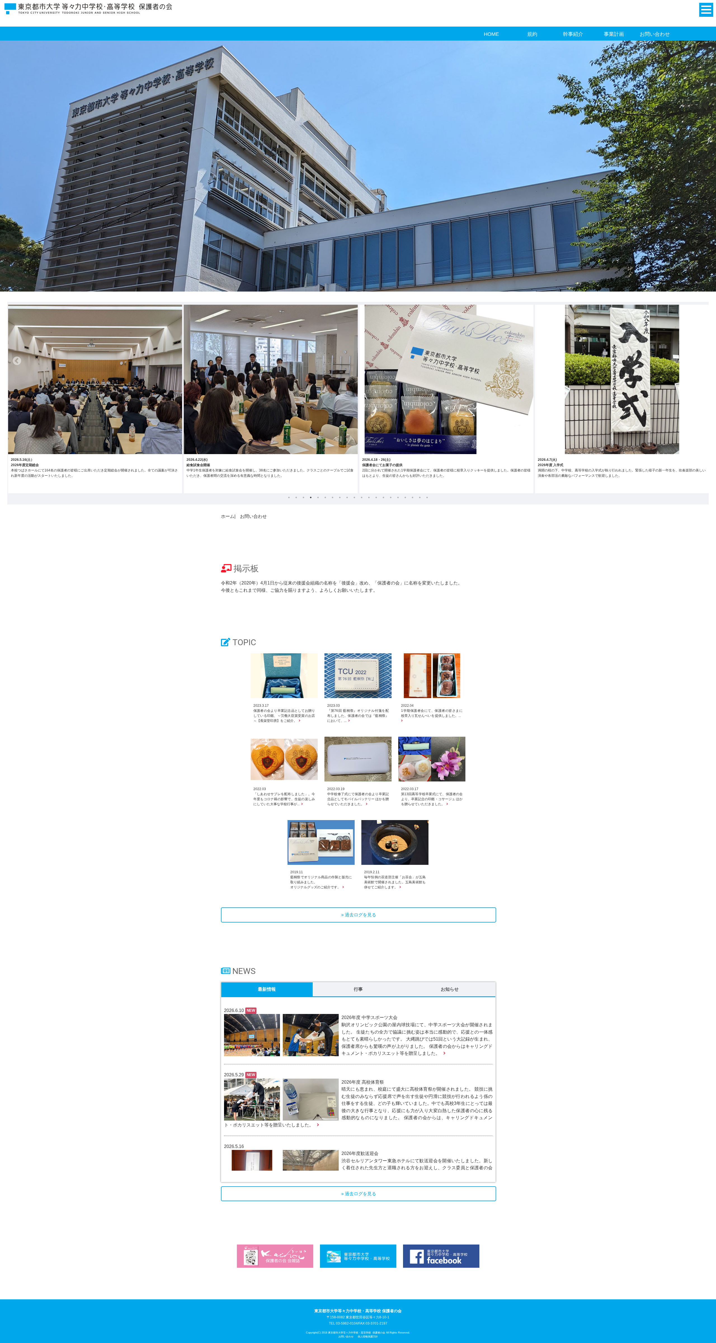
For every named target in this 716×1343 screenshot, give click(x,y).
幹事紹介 (573, 34)
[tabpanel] (95, 399)
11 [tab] (361, 497)
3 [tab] (303, 497)
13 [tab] (376, 497)
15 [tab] (391, 497)
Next (699, 361)
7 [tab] (332, 497)
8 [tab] (340, 497)
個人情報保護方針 (368, 1336)
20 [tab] (427, 497)
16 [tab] (398, 497)
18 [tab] (412, 497)
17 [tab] (405, 497)
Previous (17, 361)
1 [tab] (289, 497)
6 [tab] (325, 497)
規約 (532, 34)
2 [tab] (296, 497)
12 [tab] (369, 497)
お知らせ (450, 989)
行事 (358, 989)
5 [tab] (318, 497)
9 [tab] (347, 497)
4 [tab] (311, 497)
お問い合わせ (655, 34)
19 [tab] (420, 497)
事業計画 (614, 34)
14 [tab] (383, 497)
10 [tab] (354, 497)
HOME (491, 34)
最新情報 (267, 989)
